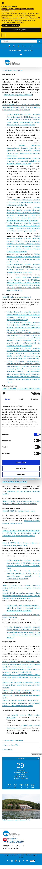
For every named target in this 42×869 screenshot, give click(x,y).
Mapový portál (8, 750)
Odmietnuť (21, 474)
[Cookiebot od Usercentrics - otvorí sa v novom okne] (31, 393)
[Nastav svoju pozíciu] (38, 758)
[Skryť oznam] (3, 35)
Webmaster (6, 846)
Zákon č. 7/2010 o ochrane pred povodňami (16, 297)
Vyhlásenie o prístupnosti (10, 848)
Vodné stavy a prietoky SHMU (13, 740)
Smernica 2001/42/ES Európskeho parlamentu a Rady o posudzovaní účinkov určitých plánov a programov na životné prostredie (21, 677)
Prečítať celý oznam (21, 30)
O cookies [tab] (34, 399)
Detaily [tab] (21, 399)
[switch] (34, 440)
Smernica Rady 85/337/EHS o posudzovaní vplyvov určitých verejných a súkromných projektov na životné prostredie (21, 685)
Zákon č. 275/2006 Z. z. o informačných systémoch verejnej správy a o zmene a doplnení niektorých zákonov (21, 587)
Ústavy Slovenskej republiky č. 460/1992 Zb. (18, 95)
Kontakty (18, 846)
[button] (21, 54)
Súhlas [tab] (7, 399)
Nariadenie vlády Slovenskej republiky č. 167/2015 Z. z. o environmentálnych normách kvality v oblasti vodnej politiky (23, 202)
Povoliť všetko (21, 462)
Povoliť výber (21, 468)
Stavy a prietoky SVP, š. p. (12, 745)
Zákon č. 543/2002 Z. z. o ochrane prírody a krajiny (18, 511)
